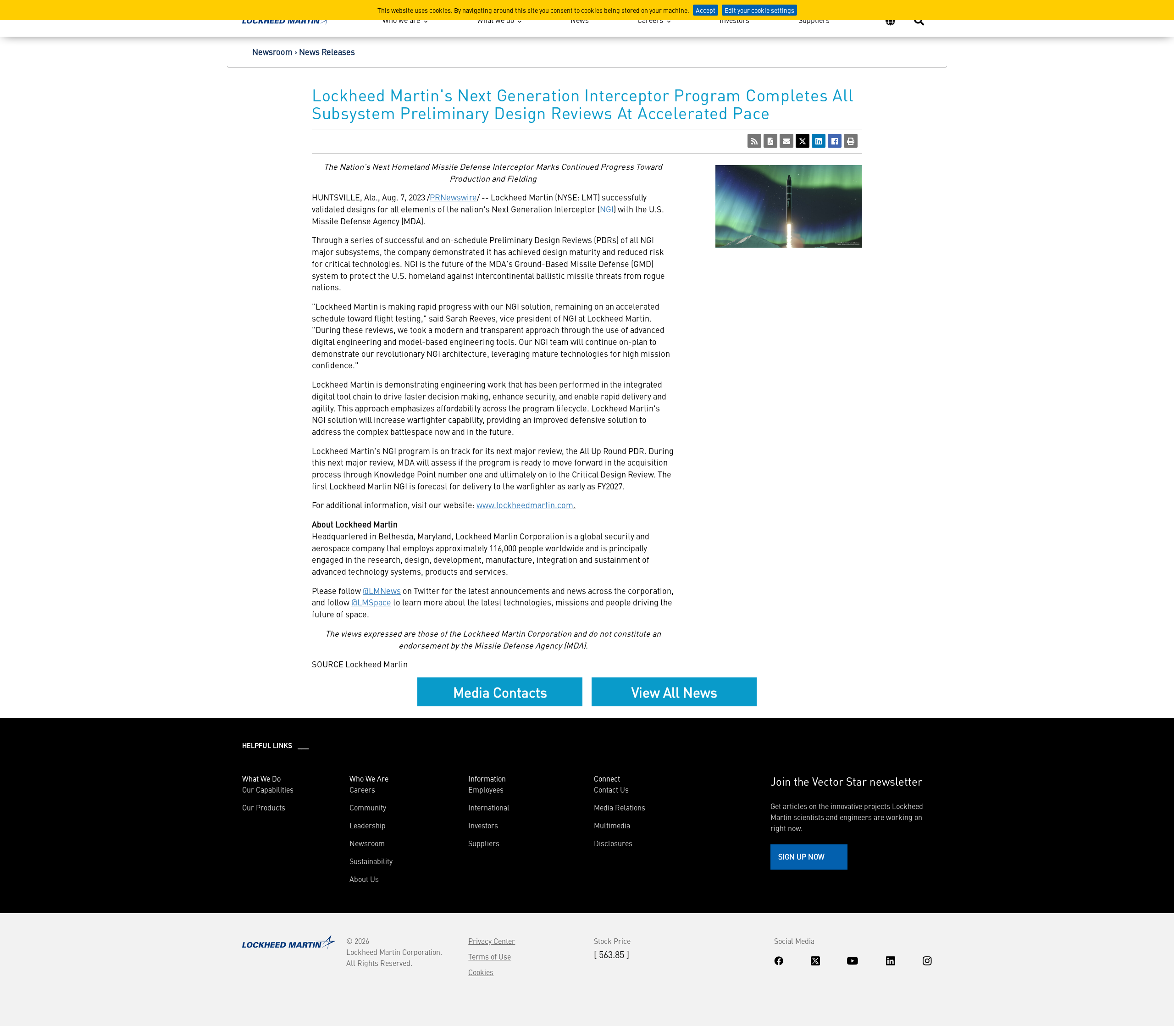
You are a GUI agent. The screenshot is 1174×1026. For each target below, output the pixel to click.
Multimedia (612, 825)
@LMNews (382, 590)
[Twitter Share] (802, 141)
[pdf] (770, 141)
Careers (650, 20)
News (579, 20)
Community (367, 807)
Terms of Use (489, 956)
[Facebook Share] (835, 141)
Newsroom (272, 51)
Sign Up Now (801, 856)
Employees (486, 789)
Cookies (480, 972)
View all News (674, 691)
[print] (851, 141)
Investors (734, 20)
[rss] (754, 141)
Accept (705, 10)
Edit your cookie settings (759, 10)
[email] (786, 141)
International (488, 807)
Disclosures (613, 843)
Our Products (263, 807)
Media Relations (619, 807)
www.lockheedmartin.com (524, 504)
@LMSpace (371, 602)
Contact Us (611, 789)
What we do (495, 20)
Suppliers (814, 20)
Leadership (367, 825)
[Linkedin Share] (818, 141)
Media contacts (500, 691)
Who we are (401, 20)
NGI (607, 209)
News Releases (327, 51)
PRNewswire (453, 197)
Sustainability (371, 861)
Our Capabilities (268, 789)
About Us (364, 879)
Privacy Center (491, 941)
